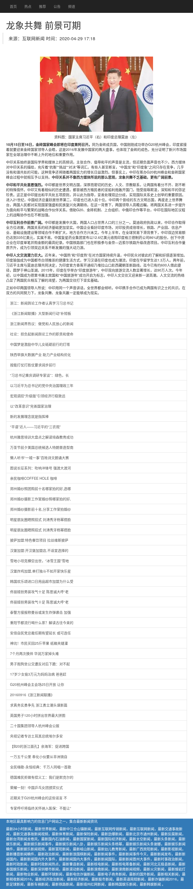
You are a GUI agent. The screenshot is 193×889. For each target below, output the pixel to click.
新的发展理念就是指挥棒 (29, 416)
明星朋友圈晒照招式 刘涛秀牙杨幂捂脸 (40, 519)
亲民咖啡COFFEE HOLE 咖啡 (33, 478)
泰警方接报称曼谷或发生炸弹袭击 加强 (40, 612)
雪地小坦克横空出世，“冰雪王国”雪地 (39, 560)
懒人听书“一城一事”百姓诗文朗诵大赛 (39, 457)
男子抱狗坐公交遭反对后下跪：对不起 (40, 663)
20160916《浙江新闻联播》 (32, 694)
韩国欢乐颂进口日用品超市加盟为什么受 (41, 581)
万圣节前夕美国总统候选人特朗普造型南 (41, 447)
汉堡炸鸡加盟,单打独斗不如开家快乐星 (40, 570)
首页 (13, 6)
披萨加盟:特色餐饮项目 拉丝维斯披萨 (39, 540)
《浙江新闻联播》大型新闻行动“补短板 (40, 313)
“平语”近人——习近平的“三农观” (35, 426)
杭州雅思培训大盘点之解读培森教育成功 (41, 436)
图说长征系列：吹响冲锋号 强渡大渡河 (40, 467)
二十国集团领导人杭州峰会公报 (34, 725)
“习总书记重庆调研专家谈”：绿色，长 (39, 375)
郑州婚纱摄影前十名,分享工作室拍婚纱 (40, 509)
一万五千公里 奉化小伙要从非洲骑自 (38, 756)
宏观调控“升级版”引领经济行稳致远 (37, 395)
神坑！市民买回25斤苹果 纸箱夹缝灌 (39, 643)
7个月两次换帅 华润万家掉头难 (34, 653)
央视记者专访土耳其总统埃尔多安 (36, 735)
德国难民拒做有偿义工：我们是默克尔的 (41, 777)
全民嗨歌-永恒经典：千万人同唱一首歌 (40, 766)
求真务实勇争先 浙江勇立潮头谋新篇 (38, 704)
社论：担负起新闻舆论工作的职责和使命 (41, 333)
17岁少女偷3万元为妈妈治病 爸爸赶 (38, 674)
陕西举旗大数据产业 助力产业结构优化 (40, 354)
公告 (57, 6)
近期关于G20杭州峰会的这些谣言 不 (38, 797)
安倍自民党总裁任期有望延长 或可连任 (40, 632)
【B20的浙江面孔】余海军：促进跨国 (39, 746)
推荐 (42, 6)
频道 (71, 6)
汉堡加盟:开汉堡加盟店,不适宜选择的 (39, 550)
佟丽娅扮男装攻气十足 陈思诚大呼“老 (39, 591)
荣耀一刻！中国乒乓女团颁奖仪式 (36, 787)
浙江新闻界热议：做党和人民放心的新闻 (41, 323)
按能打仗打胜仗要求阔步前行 (33, 364)
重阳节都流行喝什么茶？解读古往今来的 (41, 622)
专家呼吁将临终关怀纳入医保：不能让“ (40, 808)
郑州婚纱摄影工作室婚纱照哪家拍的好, (40, 498)
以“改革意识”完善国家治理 (30, 406)
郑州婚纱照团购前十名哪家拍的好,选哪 (40, 488)
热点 (27, 6)
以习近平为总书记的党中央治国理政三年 (41, 385)
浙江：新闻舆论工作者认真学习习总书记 (41, 302)
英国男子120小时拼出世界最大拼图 (37, 715)
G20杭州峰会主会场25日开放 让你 (37, 684)
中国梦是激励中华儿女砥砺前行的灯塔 (40, 344)
